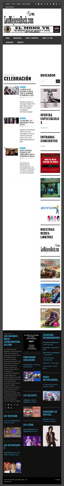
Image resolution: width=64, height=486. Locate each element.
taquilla (43, 146)
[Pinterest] (44, 3)
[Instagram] (38, 3)
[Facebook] (35, 3)
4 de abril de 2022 (29, 126)
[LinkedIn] (41, 3)
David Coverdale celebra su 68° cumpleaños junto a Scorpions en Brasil (27, 153)
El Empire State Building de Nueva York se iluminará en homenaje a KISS (27, 92)
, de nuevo (30, 431)
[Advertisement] (32, 59)
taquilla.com (44, 128)
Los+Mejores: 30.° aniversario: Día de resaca (27, 122)
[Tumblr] (50, 3)
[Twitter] (53, 3)
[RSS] (47, 3)
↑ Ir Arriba (57, 479)
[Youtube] (56, 3)
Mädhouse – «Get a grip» (51, 363)
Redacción (22, 97)
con (30, 429)
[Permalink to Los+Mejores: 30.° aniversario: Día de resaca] (11, 120)
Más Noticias (22, 87)
